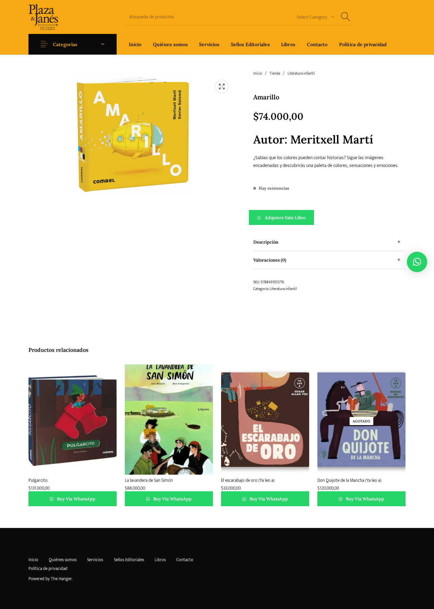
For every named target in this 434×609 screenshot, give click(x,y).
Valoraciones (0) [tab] (269, 260)
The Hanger (61, 579)
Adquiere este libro (285, 218)
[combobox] (313, 16)
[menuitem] (135, 44)
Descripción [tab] (265, 242)
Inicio (257, 74)
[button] (329, 217)
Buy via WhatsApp (75, 499)
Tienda (275, 74)
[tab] (329, 242)
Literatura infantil (301, 74)
